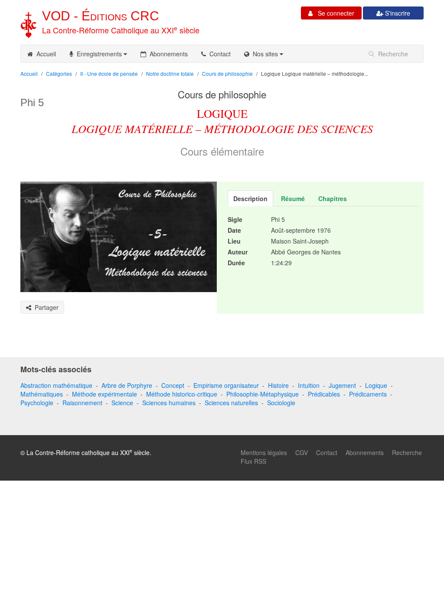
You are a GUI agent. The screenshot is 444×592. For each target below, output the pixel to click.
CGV (301, 452)
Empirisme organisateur (226, 385)
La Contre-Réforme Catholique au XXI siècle (120, 30)
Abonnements (167, 53)
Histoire (278, 385)
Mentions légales (264, 452)
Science (122, 402)
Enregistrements (98, 53)
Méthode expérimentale (104, 394)
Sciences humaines (169, 402)
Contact (218, 53)
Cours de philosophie (227, 73)
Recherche (407, 452)
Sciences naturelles (231, 402)
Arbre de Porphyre (126, 385)
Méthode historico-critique (181, 394)
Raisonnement (82, 402)
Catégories (59, 73)
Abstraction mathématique (56, 385)
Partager (45, 307)
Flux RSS (253, 461)
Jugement (342, 385)
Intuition (309, 385)
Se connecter (333, 13)
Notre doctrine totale (170, 73)
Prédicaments (368, 394)
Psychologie (36, 402)
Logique (376, 385)
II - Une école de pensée (109, 73)
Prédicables (324, 394)
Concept (172, 385)
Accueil (44, 53)
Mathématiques (41, 394)
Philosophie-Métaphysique (262, 394)
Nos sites (264, 53)
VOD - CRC (100, 16)
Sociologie (281, 402)
